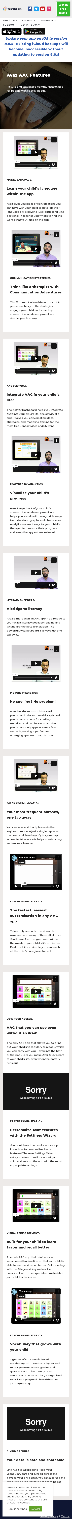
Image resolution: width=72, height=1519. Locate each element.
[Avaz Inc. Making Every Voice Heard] (13, 8)
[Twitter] (36, 9)
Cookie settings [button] (17, 1508)
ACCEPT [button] (35, 1508)
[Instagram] (49, 9)
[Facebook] (30, 9)
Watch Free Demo (63, 8)
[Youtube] (42, 9)
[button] (16, 20)
